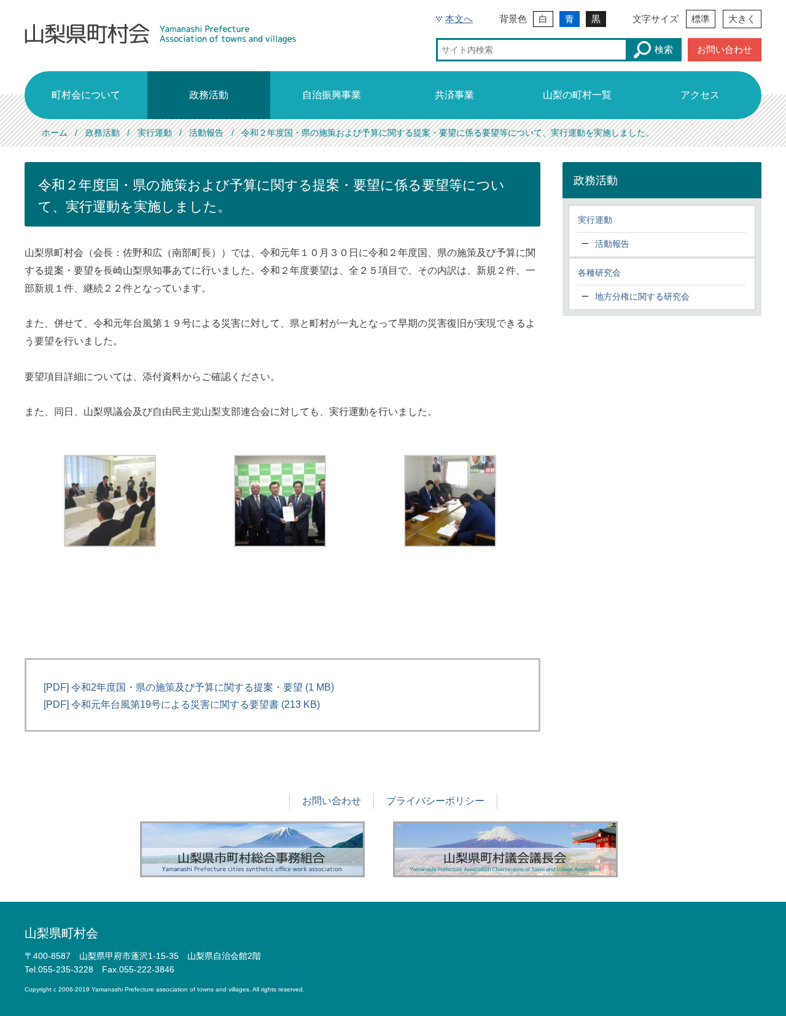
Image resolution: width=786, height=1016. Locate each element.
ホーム (55, 133)
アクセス (700, 95)
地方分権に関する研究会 (642, 296)
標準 (700, 19)
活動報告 (206, 133)
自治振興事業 (331, 95)
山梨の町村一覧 (577, 95)
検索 (664, 49)
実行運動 (155, 133)
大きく (742, 19)
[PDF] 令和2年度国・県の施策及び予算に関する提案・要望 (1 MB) (189, 687)
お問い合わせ (724, 49)
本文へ (459, 19)
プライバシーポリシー (435, 801)
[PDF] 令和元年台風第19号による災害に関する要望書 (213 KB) (182, 704)
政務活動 (208, 95)
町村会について (86, 95)
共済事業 (454, 95)
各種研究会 (599, 272)
